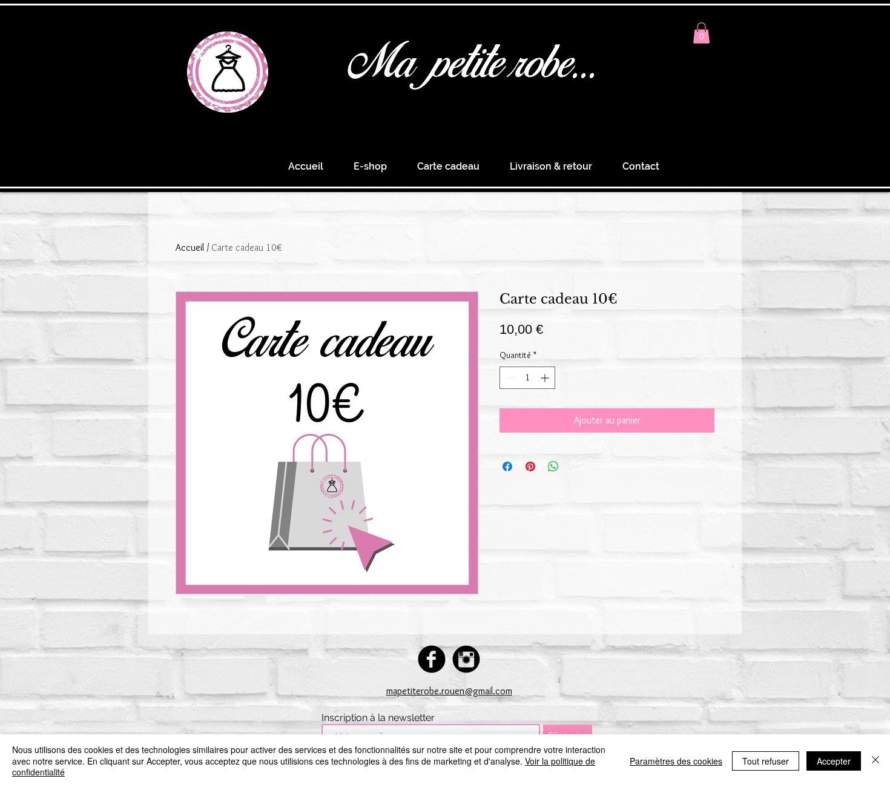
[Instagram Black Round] (466, 659)
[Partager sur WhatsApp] (553, 466)
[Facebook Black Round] (432, 659)
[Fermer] (875, 760)
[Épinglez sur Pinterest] (530, 466)
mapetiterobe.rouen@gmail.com (449, 691)
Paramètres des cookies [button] (676, 761)
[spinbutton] (527, 377)
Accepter (834, 761)
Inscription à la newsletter (378, 718)
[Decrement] (508, 377)
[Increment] (545, 377)
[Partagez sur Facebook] (507, 466)
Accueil (190, 247)
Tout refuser (765, 761)
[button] (701, 33)
